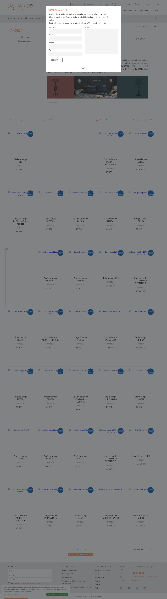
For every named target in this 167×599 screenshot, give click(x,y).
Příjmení (52, 35)
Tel (50, 50)
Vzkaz (87, 27)
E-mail (51, 42)
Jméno (51, 27)
